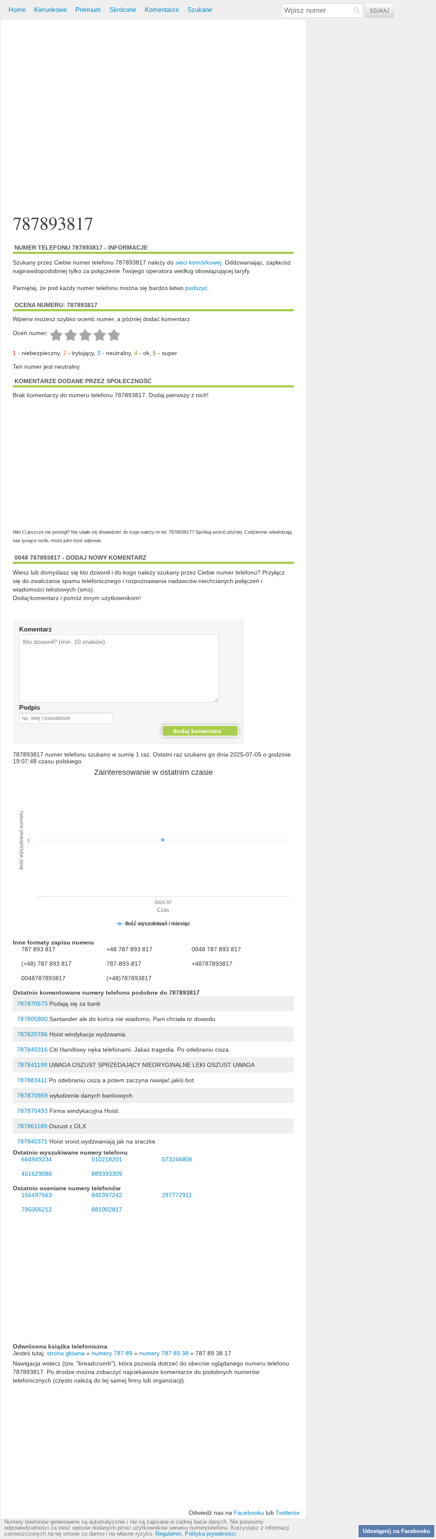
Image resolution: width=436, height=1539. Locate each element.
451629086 (36, 1173)
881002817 (107, 1209)
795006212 (36, 1209)
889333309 (107, 1173)
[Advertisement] (153, 117)
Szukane (199, 9)
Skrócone (122, 9)
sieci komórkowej (198, 262)
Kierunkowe (50, 9)
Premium (88, 9)
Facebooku (249, 1512)
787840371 (32, 1141)
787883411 (32, 1080)
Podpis (29, 707)
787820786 (32, 1034)
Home (17, 9)
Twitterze (287, 1512)
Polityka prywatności (210, 1534)
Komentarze (162, 9)
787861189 (32, 1126)
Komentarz (35, 629)
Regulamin (168, 1534)
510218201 (107, 1159)
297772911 (177, 1195)
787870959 (32, 1095)
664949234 (36, 1159)
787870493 (32, 1110)
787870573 (32, 1003)
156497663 (36, 1195)
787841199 (32, 1064)
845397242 (107, 1195)
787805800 (32, 1019)
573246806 (177, 1159)
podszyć (196, 287)
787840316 (32, 1049)
